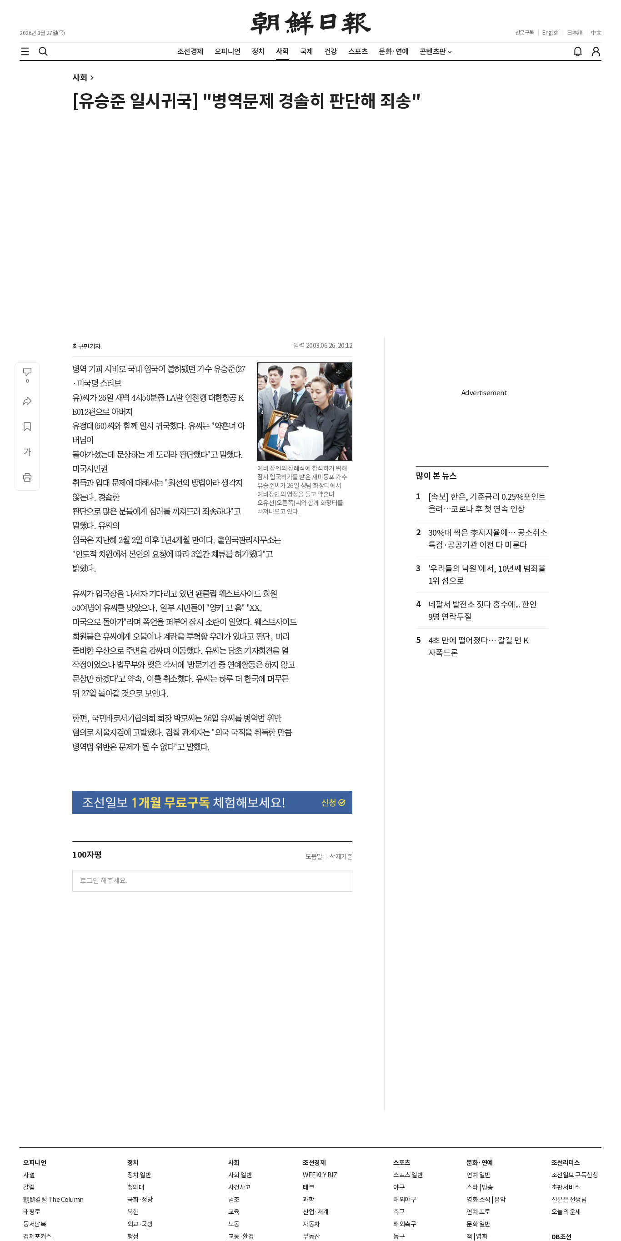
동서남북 (34, 1224)
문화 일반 (478, 1224)
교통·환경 (241, 1236)
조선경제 (314, 1163)
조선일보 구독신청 (574, 1175)
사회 (79, 77)
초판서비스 (565, 1187)
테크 (308, 1187)
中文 (596, 32)
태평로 (31, 1212)
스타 (472, 1187)
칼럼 (29, 1187)
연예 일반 (478, 1175)
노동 (234, 1224)
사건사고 (239, 1187)
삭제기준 (341, 857)
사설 (29, 1175)
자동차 (311, 1224)
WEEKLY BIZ (320, 1175)
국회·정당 (140, 1200)
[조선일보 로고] (310, 21)
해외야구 (404, 1200)
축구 (399, 1212)
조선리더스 (565, 1163)
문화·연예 (479, 1163)
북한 (133, 1212)
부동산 (311, 1236)
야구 (399, 1187)
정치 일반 (139, 1175)
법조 (234, 1200)
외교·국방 (140, 1224)
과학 (308, 1200)
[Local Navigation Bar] (25, 51)
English (550, 32)
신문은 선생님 (569, 1200)
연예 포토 (478, 1212)
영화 (481, 1236)
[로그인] (596, 51)
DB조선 (561, 1237)
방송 (487, 1187)
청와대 (136, 1187)
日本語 (575, 32)
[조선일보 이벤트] (212, 802)
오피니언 (34, 1163)
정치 (133, 1163)
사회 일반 (240, 1175)
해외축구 (404, 1224)
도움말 (314, 857)
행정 (133, 1236)
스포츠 (402, 1163)
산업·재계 (316, 1212)
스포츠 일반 (408, 1175)
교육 (234, 1212)
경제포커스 (37, 1236)
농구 (399, 1236)
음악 (500, 1200)
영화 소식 (478, 1200)
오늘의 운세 (566, 1212)
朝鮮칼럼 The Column (53, 1200)
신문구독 (524, 32)
